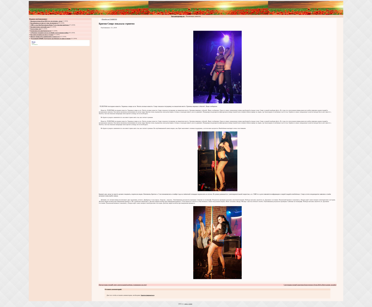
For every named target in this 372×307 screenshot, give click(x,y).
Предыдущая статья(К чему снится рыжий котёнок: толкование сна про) (123, 285)
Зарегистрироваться (147, 295)
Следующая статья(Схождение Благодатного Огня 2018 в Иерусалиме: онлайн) (310, 285)
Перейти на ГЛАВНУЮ (109, 19)
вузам (33, 43)
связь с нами (188, 304)
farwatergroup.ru (177, 16)
